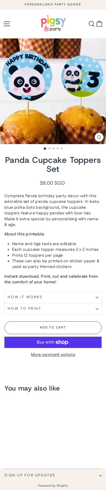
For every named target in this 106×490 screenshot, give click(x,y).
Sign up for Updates (30, 475)
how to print (24, 308)
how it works (25, 297)
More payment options (53, 355)
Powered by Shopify (53, 486)
